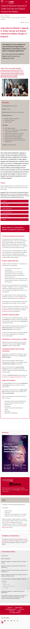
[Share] (28, 22)
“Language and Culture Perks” (15, 377)
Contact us (10, 607)
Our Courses (4, 555)
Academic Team (6, 584)
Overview (3, 19)
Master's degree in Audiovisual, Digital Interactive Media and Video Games (14, 575)
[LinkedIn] (8, 620)
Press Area (21, 609)
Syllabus (4, 583)
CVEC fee (8, 522)
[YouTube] (5, 620)
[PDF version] (26, 22)
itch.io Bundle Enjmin (20, 298)
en (26, 1)
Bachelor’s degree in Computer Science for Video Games (13, 562)
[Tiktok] (17, 620)
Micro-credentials (5, 558)
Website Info (11, 610)
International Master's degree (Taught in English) (13, 17)
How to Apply (5, 588)
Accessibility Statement (15, 612)
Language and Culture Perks (8, 586)
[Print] (21, 22)
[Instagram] (14, 620)
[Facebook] (1, 620)
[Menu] (2, 2)
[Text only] (23, 22)
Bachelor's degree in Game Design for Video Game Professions (14, 571)
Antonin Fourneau (8, 311)
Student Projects (18, 607)
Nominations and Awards (11, 609)
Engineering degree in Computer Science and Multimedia (12, 592)
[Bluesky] (11, 620)
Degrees (7, 16)
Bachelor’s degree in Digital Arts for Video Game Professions (13, 566)
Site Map (19, 610)
